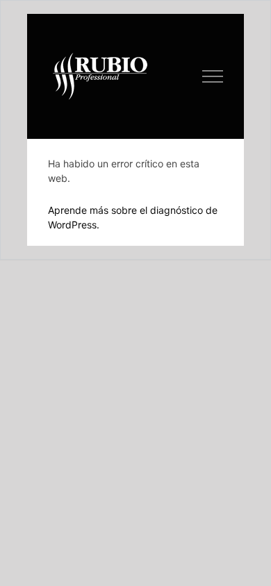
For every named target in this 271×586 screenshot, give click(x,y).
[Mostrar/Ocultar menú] (213, 76)
